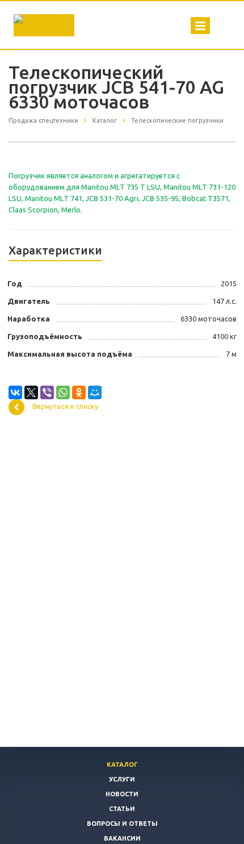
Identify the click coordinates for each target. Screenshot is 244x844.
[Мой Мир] (95, 392)
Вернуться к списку (65, 407)
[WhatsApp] (63, 392)
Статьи (122, 808)
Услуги (122, 779)
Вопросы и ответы (122, 823)
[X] (31, 392)
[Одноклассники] (79, 392)
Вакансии (122, 838)
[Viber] (47, 392)
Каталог (122, 764)
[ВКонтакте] (15, 392)
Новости (122, 794)
